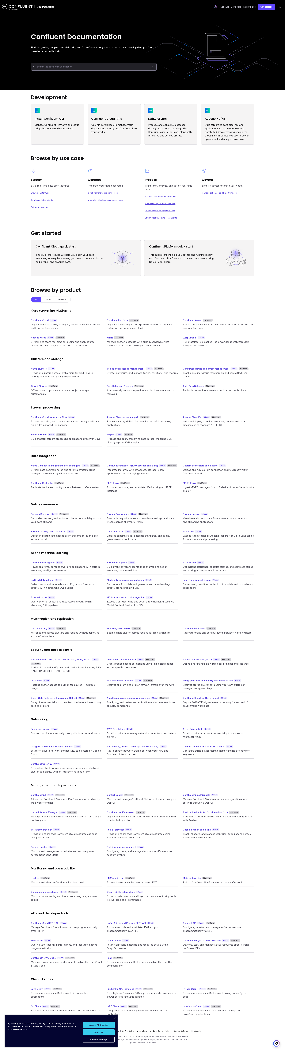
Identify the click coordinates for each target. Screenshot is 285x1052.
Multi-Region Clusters (118, 628)
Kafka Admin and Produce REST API (126, 923)
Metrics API (37, 940)
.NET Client (113, 1006)
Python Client (190, 988)
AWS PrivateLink (116, 729)
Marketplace (249, 7)
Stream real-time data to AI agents (161, 218)
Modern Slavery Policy (160, 1031)
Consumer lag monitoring (44, 892)
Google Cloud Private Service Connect (52, 746)
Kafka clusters (39, 368)
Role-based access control (121, 659)
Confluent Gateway (41, 763)
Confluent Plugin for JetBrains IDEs (202, 940)
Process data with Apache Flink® (160, 196)
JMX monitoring (115, 878)
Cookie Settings (181, 1031)
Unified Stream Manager (44, 812)
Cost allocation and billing (197, 829)
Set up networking (39, 207)
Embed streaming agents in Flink (160, 210)
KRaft (110, 337)
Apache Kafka (38, 337)
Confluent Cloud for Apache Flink (49, 417)
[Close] (114, 1018)
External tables (39, 597)
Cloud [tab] (48, 299)
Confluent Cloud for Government (201, 698)
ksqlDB (110, 434)
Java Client (37, 988)
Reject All (98, 1032)
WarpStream (190, 337)
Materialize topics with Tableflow (160, 203)
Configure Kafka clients (42, 200)
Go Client (36, 1006)
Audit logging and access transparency (128, 698)
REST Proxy (113, 483)
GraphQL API (114, 940)
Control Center (115, 794)
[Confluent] (17, 6)
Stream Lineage (191, 514)
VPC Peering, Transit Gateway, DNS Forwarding (132, 746)
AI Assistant (189, 562)
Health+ (35, 878)
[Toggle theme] (280, 7)
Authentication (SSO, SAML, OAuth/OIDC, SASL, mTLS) (60, 659)
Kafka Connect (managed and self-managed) (55, 465)
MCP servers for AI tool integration (126, 597)
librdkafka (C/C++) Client (120, 988)
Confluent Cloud (40, 320)
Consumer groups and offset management (206, 368)
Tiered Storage (39, 386)
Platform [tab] (62, 299)
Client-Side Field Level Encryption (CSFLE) (54, 698)
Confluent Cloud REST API (45, 923)
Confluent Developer (230, 7)
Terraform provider (41, 829)
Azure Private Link (192, 729)
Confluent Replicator (42, 483)
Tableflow (188, 531)
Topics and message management (125, 368)
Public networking (40, 729)
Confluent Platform (117, 320)
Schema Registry (40, 514)
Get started (266, 7)
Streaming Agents (117, 562)
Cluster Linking (39, 628)
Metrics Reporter (192, 878)
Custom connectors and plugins (200, 465)
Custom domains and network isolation (204, 746)
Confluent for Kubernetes (120, 812)
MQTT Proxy (189, 483)
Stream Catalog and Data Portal (48, 531)
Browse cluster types (40, 193)
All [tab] (36, 299)
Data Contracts (115, 531)
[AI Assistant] (215, 7)
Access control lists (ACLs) (197, 659)
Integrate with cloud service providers (105, 200)
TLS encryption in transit (120, 680)
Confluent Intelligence (43, 562)
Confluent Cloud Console (196, 794)
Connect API (189, 923)
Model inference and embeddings (125, 580)
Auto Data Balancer (193, 386)
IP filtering (36, 680)
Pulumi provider (115, 829)
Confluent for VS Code (43, 957)
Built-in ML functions (42, 580)
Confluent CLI (38, 794)
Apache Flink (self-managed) (122, 417)
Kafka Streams (39, 434)
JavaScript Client (192, 1006)
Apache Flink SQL (192, 417)
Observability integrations (121, 892)
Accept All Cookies (98, 1025)
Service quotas (39, 847)
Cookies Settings (98, 1039)
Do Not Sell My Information (134, 1031)
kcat (109, 957)
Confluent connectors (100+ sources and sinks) (132, 465)
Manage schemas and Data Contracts (219, 193)
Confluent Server (192, 320)
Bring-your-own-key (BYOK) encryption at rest (208, 680)
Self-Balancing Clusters (120, 386)
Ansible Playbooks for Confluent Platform (205, 812)
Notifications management (121, 847)
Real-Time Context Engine (197, 580)
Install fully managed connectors (103, 193)
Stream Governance (118, 514)
